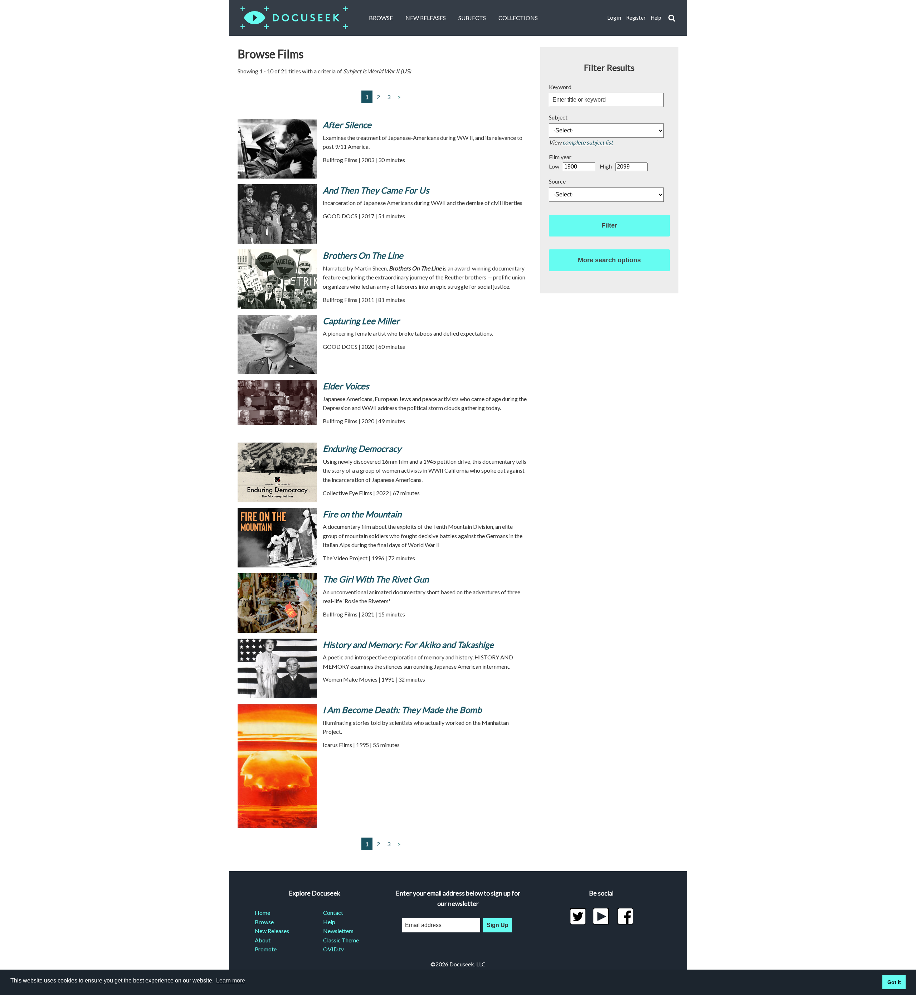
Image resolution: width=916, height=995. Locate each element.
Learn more (230, 980)
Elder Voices (346, 386)
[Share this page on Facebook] (625, 916)
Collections (518, 17)
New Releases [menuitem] (272, 930)
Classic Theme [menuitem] (341, 940)
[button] (671, 18)
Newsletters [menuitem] (338, 930)
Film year (560, 156)
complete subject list (587, 142)
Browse (381, 17)
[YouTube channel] (601, 916)
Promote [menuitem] (266, 949)
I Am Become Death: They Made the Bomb (402, 709)
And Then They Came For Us (376, 190)
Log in (614, 18)
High (606, 166)
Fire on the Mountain (362, 514)
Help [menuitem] (329, 921)
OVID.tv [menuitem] (333, 949)
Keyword (560, 86)
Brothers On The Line (363, 255)
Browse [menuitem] (264, 921)
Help (656, 18)
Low (554, 166)
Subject (558, 117)
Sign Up (497, 925)
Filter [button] (609, 225)
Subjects (472, 17)
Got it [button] (894, 982)
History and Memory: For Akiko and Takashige (408, 644)
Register (636, 18)
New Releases (425, 17)
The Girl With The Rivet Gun (376, 579)
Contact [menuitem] (333, 912)
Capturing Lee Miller (361, 321)
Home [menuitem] (262, 912)
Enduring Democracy (362, 448)
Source (557, 181)
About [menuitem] (263, 940)
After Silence (347, 125)
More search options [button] (609, 260)
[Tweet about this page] (578, 916)
